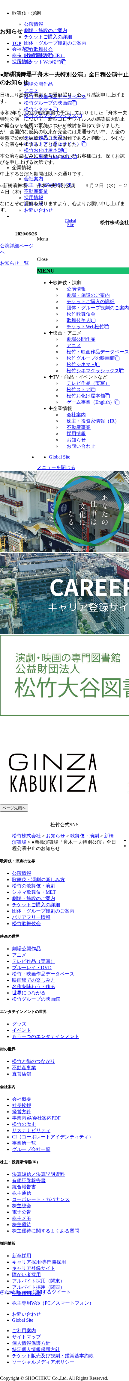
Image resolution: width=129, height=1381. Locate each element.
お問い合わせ (38, 210)
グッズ (19, 1023)
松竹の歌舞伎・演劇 (33, 885)
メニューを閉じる (56, 467)
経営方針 (21, 1111)
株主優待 (21, 1224)
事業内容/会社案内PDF (36, 1117)
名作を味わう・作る (33, 986)
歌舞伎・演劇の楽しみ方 (38, 879)
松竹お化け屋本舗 (43, 150)
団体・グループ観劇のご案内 (55, 43)
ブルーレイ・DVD (32, 967)
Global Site (59, 456)
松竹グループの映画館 (48, 102)
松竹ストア (79, 389)
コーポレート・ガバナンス (41, 1199)
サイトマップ (26, 1336)
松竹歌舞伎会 (38, 49)
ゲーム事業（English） (91, 402)
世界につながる (29, 992)
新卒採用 (21, 1255)
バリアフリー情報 (31, 917)
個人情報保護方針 (31, 1343)
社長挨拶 (21, 1105)
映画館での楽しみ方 (33, 980)
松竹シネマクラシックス (93, 370)
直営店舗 (21, 1073)
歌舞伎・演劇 (67, 282)
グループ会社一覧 (31, 1149)
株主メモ (21, 1218)
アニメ (31, 90)
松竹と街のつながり (33, 1061)
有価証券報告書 (29, 1180)
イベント (21, 1030)
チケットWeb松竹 (43, 61)
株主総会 (21, 1205)
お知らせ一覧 (14, 263)
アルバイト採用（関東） (38, 1280)
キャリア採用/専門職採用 (39, 1261)
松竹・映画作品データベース (98, 351)
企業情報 (62, 408)
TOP (16, 43)
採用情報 (33, 197)
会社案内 (33, 178)
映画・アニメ (67, 332)
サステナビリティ (31, 1130)
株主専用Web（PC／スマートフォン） (53, 1303)
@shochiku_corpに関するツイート (35, 1291)
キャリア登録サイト (33, 1268)
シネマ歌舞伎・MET (34, 892)
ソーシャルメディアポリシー (43, 1362)
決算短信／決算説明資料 (38, 1174)
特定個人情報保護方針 (36, 1349)
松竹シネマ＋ (38, 109)
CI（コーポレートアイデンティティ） (53, 1136)
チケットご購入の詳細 (48, 36)
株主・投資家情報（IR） (93, 420)
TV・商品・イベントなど (80, 376)
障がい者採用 (26, 1274)
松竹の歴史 (24, 1124)
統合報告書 (24, 1186)
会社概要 (21, 1099)
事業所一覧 (24, 1143)
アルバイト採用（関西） (38, 1287)
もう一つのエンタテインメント (45, 1036)
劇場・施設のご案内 (45, 30)
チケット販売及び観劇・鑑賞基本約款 (53, 1355)
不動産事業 (36, 191)
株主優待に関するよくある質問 (45, 1230)
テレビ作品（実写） (88, 383)
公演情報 (33, 24)
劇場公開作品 (38, 84)
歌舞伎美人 (79, 320)
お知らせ (76, 439)
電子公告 (21, 1211)
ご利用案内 (24, 1330)
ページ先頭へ (14, 808)
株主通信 (21, 1193)
